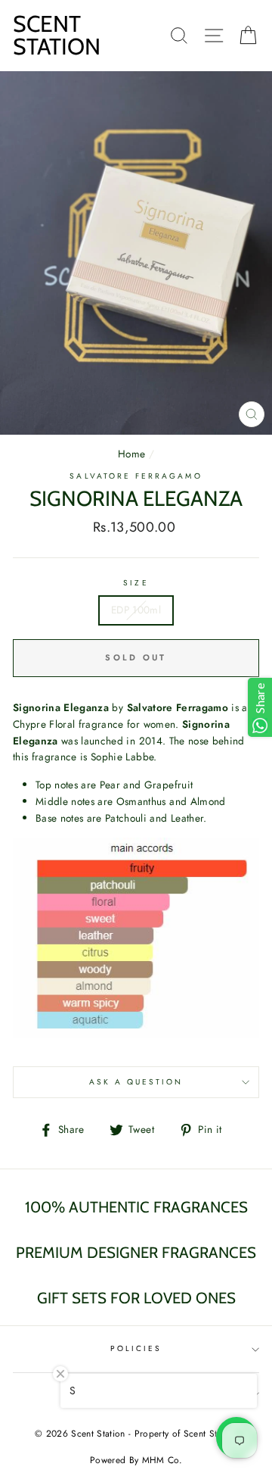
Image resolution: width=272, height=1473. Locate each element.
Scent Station (56, 35)
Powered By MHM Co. (136, 1460)
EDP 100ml (136, 609)
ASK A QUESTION (136, 1082)
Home (131, 453)
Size (135, 582)
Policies (136, 1348)
